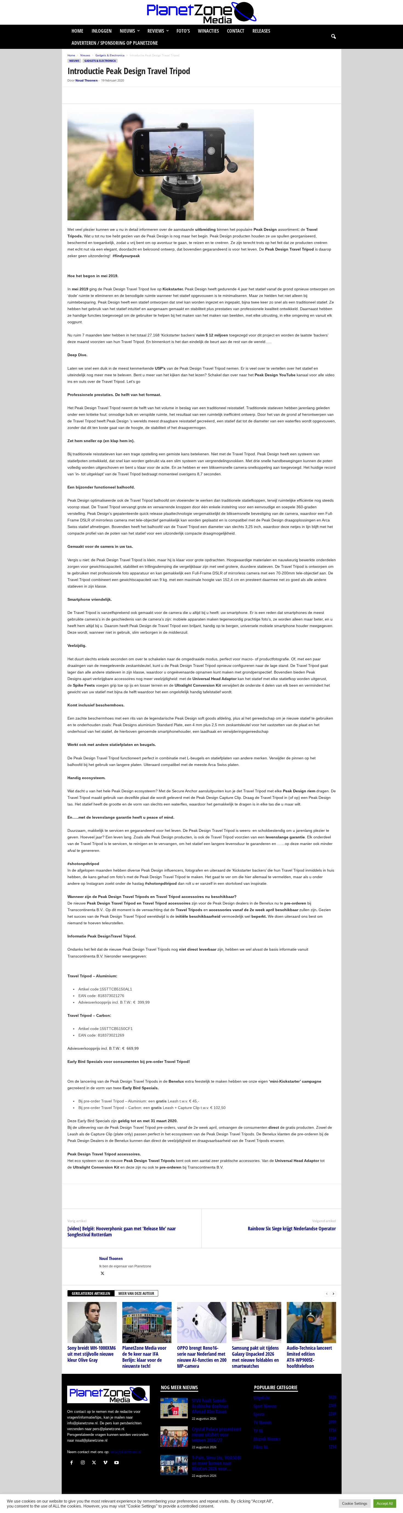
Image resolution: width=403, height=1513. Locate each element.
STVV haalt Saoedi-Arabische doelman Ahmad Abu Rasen (210, 1406)
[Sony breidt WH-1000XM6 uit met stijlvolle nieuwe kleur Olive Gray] (92, 1322)
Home (77, 30)
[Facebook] (72, 95)
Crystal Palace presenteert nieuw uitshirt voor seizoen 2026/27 (216, 1434)
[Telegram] (110, 95)
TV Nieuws (263, 1422)
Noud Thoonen (86, 80)
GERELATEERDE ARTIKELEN (91, 1293)
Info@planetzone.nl (125, 1452)
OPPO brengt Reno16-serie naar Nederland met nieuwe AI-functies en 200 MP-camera (201, 1356)
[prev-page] (327, 1293)
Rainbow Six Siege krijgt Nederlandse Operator (292, 1228)
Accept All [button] (385, 1503)
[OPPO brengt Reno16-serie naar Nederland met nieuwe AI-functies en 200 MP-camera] (201, 1322)
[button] (333, 37)
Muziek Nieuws (267, 1439)
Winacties (208, 30)
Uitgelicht (262, 1398)
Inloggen (102, 30)
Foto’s (183, 30)
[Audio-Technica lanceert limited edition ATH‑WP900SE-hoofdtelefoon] (311, 1322)
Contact (235, 30)
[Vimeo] (106, 1463)
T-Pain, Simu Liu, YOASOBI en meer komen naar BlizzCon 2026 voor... (216, 1463)
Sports (259, 1414)
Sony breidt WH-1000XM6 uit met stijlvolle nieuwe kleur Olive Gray (91, 1353)
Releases (261, 30)
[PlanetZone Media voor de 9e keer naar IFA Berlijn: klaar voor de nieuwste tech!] (147, 1322)
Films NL (261, 1447)
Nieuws (127, 30)
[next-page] (333, 1293)
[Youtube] (117, 1463)
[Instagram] (84, 1463)
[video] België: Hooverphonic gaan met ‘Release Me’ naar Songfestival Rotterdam (121, 1231)
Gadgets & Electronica (109, 55)
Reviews (155, 30)
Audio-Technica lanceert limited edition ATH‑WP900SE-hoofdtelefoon (309, 1356)
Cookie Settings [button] (354, 1503)
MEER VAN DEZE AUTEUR (136, 1293)
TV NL (258, 1431)
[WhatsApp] (98, 95)
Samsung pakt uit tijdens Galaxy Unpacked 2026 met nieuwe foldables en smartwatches (255, 1356)
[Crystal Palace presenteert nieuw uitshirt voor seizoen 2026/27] (174, 1436)
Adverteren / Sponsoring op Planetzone (115, 43)
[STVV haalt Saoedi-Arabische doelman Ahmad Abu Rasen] (174, 1408)
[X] (85, 95)
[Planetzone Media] (201, 12)
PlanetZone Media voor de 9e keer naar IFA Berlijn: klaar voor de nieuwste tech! (144, 1356)
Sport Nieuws (265, 1406)
